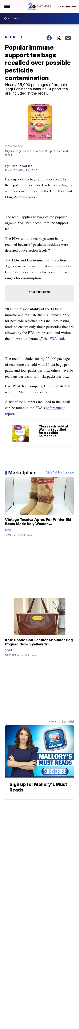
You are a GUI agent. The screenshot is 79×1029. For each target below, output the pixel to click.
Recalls (13, 37)
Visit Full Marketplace (60, 472)
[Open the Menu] (7, 6)
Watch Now (66, 6)
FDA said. (57, 338)
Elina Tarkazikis (21, 166)
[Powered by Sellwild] (68, 721)
